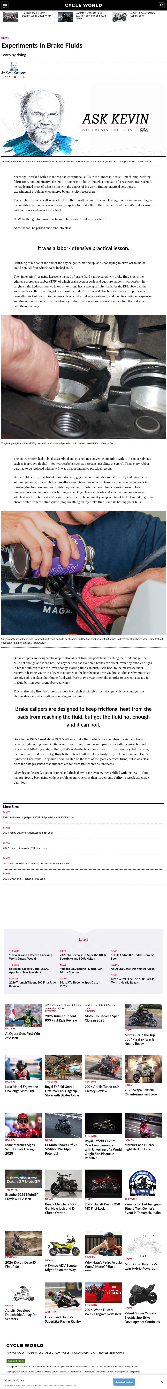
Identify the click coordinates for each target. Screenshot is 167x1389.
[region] (83, 1382)
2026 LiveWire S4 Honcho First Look (24, 878)
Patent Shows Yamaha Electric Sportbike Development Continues (142, 1318)
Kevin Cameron (16, 72)
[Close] (161, 1381)
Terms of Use (35, 1353)
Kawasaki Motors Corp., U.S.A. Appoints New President (29, 970)
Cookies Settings (15, 1361)
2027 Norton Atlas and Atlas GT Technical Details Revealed (36, 863)
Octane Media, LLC (47, 1371)
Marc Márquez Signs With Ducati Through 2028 (20, 1149)
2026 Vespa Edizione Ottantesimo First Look (28, 832)
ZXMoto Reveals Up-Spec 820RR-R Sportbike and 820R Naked (39, 817)
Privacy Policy (15, 1353)
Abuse (49, 1353)
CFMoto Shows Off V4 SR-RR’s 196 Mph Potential (61, 1149)
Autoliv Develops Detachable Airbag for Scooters (21, 1315)
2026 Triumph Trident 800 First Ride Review (32, 984)
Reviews (13, 979)
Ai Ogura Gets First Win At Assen (133, 968)
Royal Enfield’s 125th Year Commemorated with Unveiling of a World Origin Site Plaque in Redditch (103, 1150)
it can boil (48, 663)
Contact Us (62, 1353)
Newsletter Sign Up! (111, 1353)
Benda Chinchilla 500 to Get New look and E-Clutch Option (62, 1209)
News (63, 965)
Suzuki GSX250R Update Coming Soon (132, 957)
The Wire (14, 951)
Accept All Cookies (124, 1381)
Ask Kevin (52, 1312)
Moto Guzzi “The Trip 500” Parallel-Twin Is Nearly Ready (133, 981)
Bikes (5, 38)
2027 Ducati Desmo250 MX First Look (25, 848)
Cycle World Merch (84, 1353)
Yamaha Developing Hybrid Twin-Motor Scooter (82, 970)
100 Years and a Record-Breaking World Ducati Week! (30, 957)
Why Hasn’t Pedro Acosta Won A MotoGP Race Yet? (103, 1267)
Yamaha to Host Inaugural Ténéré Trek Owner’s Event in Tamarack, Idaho (143, 1209)
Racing (64, 979)
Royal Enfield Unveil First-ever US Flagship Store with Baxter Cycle (62, 1091)
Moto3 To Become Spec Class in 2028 (80, 984)
